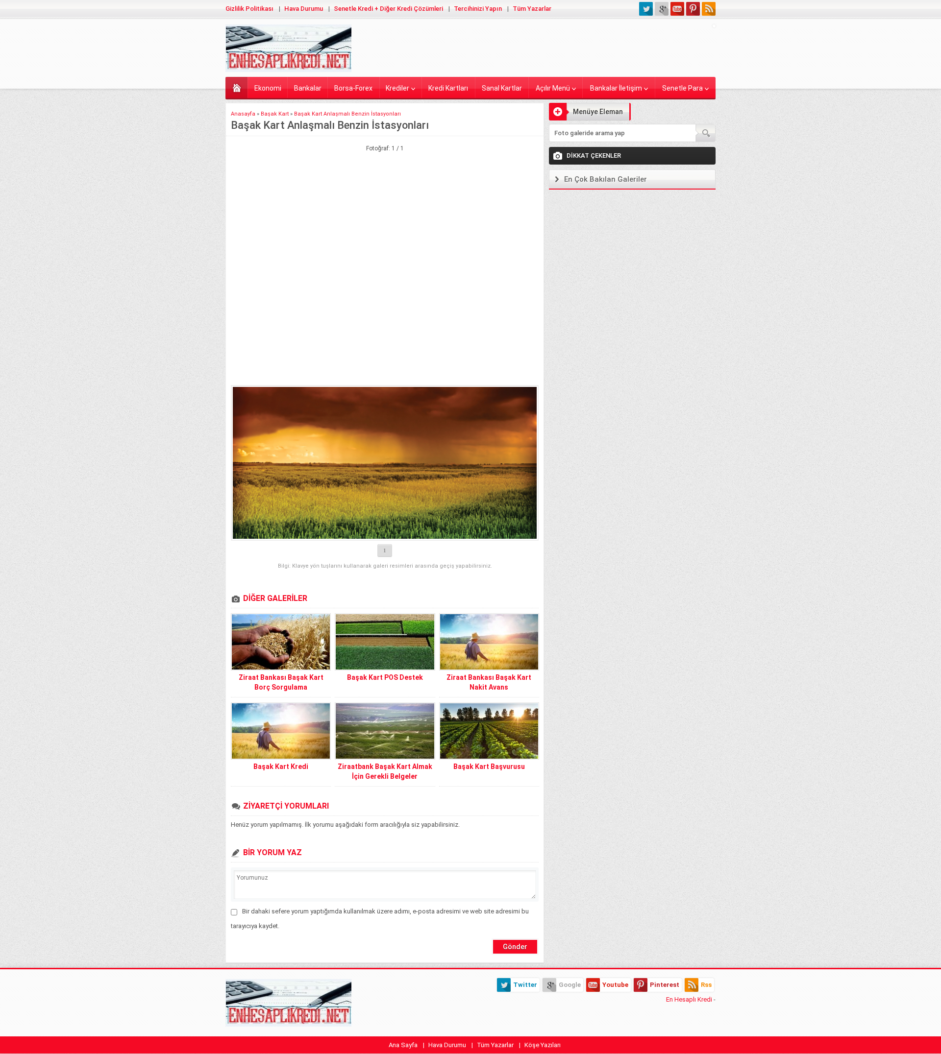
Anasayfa (236, 87)
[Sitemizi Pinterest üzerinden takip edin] (693, 9)
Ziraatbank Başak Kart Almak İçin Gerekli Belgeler (385, 771)
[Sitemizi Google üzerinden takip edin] (662, 9)
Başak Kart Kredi (280, 766)
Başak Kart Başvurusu (489, 766)
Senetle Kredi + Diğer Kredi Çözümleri (388, 8)
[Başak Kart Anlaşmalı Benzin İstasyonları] (385, 463)
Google (570, 984)
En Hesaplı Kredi (689, 999)
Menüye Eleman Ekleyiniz (586, 114)
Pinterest (664, 984)
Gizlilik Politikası (249, 8)
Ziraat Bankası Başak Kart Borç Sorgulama (281, 682)
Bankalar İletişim (616, 88)
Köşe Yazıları (542, 1045)
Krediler (397, 88)
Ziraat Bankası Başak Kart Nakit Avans (488, 682)
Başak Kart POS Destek (385, 677)
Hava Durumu (303, 8)
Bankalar (308, 88)
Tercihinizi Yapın (478, 8)
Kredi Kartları (448, 88)
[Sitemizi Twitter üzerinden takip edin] (646, 9)
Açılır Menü (553, 88)
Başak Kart (275, 114)
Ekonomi (267, 88)
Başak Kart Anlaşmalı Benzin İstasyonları (347, 114)
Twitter (525, 984)
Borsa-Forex (353, 88)
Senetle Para (682, 88)
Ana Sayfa (403, 1045)
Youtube (615, 984)
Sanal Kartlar (502, 88)
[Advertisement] (385, 202)
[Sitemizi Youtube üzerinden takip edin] (677, 9)
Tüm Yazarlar (532, 8)
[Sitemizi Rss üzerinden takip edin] (709, 9)
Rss (706, 984)
